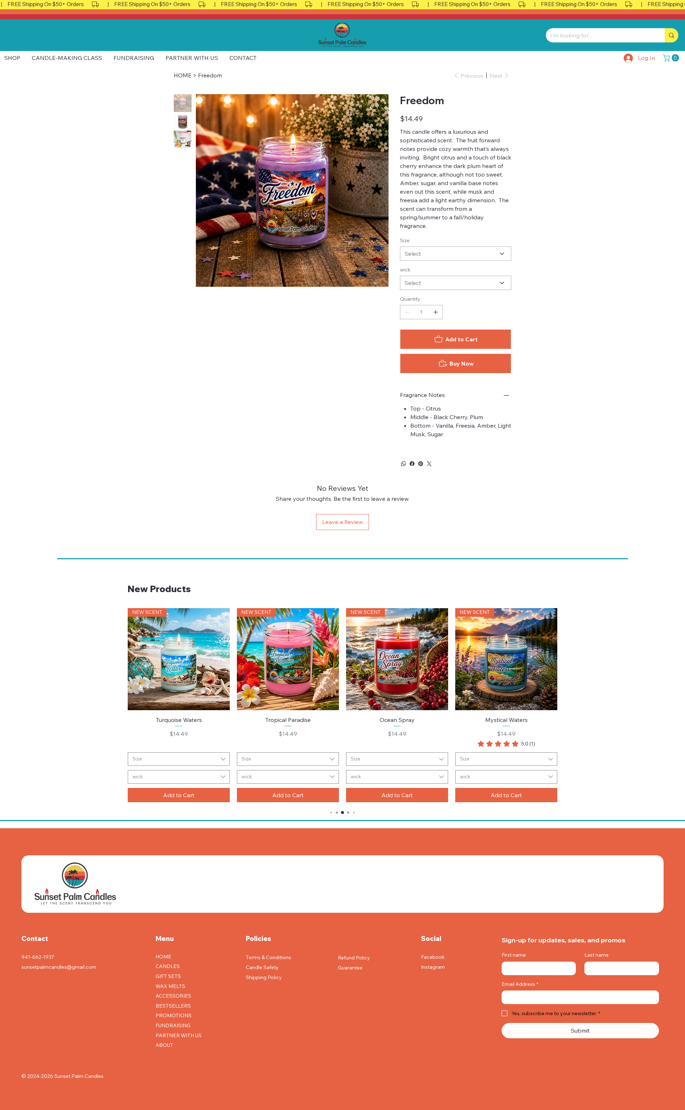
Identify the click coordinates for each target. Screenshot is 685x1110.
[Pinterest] (420, 463)
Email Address (520, 984)
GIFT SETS (168, 976)
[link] (506, 743)
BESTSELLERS (173, 1006)
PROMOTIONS (174, 1015)
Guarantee (350, 967)
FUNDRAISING (173, 1025)
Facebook (433, 957)
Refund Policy (354, 957)
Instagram (433, 967)
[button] (672, 57)
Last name (596, 955)
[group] (342, 705)
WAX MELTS (170, 986)
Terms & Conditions (268, 957)
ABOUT (164, 1045)
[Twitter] (429, 463)
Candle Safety (262, 967)
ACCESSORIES (173, 996)
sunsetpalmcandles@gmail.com (58, 967)
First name (514, 955)
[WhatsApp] (403, 463)
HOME (163, 956)
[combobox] (179, 759)
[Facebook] (412, 463)
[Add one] (435, 312)
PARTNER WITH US (179, 1035)
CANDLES (168, 966)
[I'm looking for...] (671, 35)
